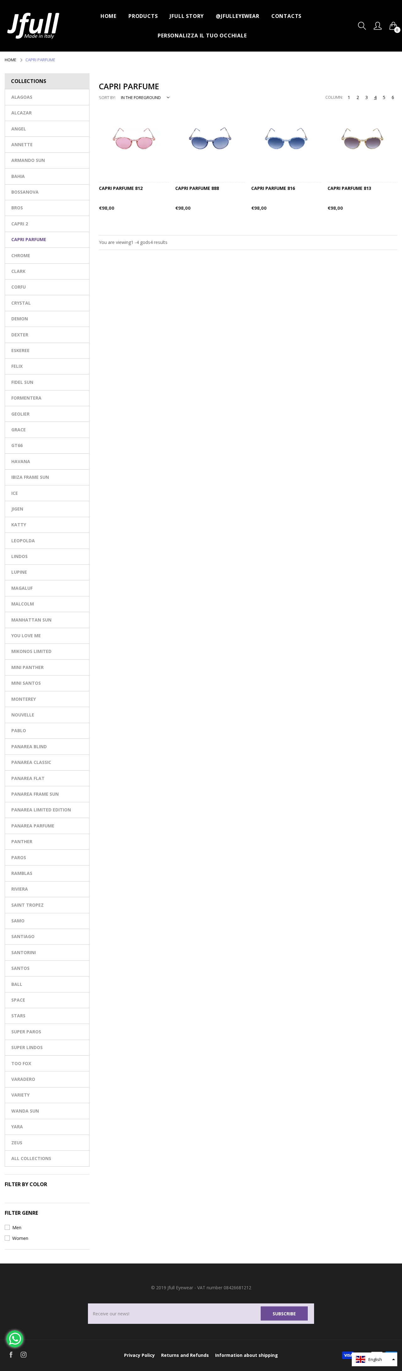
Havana (20, 461)
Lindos (19, 556)
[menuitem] (108, 16)
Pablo (18, 730)
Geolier (20, 414)
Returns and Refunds (185, 1355)
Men (16, 1227)
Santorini (23, 952)
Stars (18, 1016)
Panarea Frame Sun (35, 794)
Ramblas (21, 873)
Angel (18, 129)
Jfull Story (187, 16)
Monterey (23, 699)
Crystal (21, 303)
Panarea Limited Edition (41, 810)
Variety (20, 1095)
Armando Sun (28, 160)
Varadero (23, 1079)
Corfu (18, 287)
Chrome (20, 255)
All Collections (31, 1158)
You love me (26, 636)
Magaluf (22, 588)
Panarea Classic (31, 762)
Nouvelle (22, 715)
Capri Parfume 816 (273, 188)
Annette (22, 144)
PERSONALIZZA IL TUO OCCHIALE (202, 35)
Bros (17, 208)
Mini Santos (26, 683)
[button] (374, 1359)
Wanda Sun (25, 1111)
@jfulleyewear (237, 16)
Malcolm (22, 604)
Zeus (16, 1143)
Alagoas (21, 97)
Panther (21, 841)
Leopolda (23, 541)
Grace (18, 430)
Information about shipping (246, 1355)
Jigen (17, 509)
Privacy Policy (139, 1355)
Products (143, 16)
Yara (17, 1127)
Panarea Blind (29, 746)
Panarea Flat (28, 778)
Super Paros (26, 1032)
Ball (16, 984)
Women (20, 1238)
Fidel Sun (22, 382)
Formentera (26, 398)
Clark (18, 271)
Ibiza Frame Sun (30, 477)
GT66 (17, 445)
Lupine (19, 572)
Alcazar (21, 113)
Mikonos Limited (31, 651)
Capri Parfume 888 (197, 188)
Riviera (19, 889)
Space (18, 1000)
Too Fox (21, 1063)
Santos (20, 968)
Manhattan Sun (31, 620)
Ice (14, 493)
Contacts (286, 16)
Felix (17, 366)
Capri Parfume (28, 239)
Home (108, 16)
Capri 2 (19, 224)
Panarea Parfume (32, 826)
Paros (18, 857)
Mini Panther (27, 667)
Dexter (19, 335)
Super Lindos (27, 1047)
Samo (17, 921)
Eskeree (20, 350)
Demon (19, 319)
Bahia (18, 176)
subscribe (284, 1313)
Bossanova (25, 192)
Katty (18, 525)
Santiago (23, 936)
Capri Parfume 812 (121, 188)
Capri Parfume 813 (349, 188)
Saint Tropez (27, 905)
